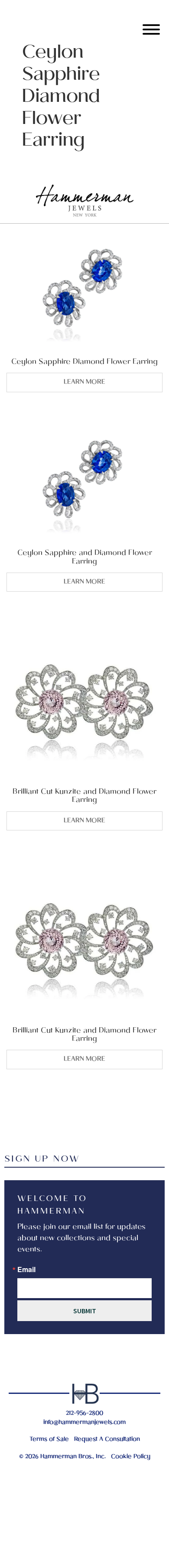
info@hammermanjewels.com (84, 1422)
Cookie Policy (130, 1457)
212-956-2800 (84, 1413)
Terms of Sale (49, 1439)
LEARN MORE (84, 382)
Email (26, 1269)
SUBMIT (84, 1310)
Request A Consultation (107, 1439)
